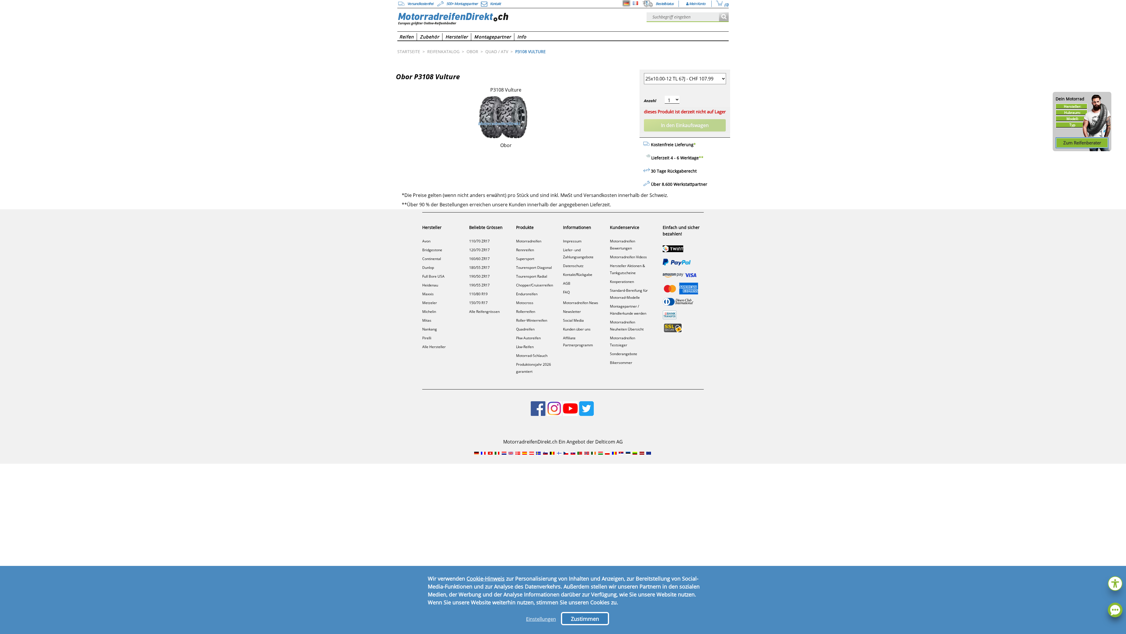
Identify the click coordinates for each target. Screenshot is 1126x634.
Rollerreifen (525, 311)
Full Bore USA (433, 276)
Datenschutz (573, 265)
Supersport (525, 258)
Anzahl (650, 100)
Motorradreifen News (580, 302)
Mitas (426, 320)
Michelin (429, 311)
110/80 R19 (478, 293)
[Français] (635, 3)
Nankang (429, 329)
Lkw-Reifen (525, 346)
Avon (426, 241)
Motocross (524, 302)
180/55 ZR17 (479, 267)
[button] (1115, 582)
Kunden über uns (577, 329)
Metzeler (429, 302)
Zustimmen (585, 618)
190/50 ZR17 (479, 276)
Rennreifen (525, 249)
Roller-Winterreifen (531, 320)
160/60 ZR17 (479, 258)
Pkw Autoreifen (528, 337)
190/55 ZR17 (479, 285)
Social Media (573, 320)
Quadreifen (525, 329)
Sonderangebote (623, 353)
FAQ (566, 292)
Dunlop (428, 267)
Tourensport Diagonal (534, 267)
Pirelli (426, 337)
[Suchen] (724, 17)
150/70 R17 (478, 302)
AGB (566, 283)
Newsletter (572, 311)
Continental (431, 258)
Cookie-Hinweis (486, 578)
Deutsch (626, 3)
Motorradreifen (528, 241)
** (701, 158)
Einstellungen (541, 619)
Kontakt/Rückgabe (577, 274)
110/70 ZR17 (479, 241)
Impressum (572, 241)
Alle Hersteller (434, 346)
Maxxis (428, 293)
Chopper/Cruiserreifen (534, 285)
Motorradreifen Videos (628, 256)
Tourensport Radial (531, 276)
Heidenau (430, 285)
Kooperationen (622, 281)
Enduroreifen (526, 293)
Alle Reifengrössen (484, 311)
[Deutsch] (626, 3)
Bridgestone (432, 249)
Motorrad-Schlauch (531, 355)
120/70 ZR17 (479, 249)
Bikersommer (621, 362)
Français (635, 3)
